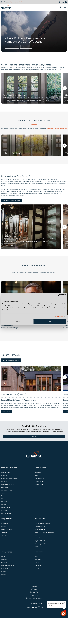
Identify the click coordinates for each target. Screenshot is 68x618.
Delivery (37, 535)
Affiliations (34, 589)
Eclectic (3, 526)
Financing (3, 504)
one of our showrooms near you (57, 128)
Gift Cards (4, 501)
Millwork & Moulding (6, 490)
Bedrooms (37, 475)
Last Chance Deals (16, 2)
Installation (38, 538)
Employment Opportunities (34, 598)
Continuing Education (40, 544)
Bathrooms (38, 472)
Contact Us (34, 586)
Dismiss (18, 321)
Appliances (4, 475)
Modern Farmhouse (6, 529)
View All (3, 556)
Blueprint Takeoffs (40, 526)
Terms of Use (34, 592)
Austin (36, 556)
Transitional (4, 535)
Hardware (4, 481)
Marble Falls (38, 565)
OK (50, 321)
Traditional (4, 532)
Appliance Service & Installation (9, 478)
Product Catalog (5, 507)
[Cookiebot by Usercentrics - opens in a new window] (59, 295)
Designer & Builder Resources (42, 523)
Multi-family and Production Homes (44, 532)
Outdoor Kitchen (39, 481)
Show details (59, 316)
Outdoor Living (39, 484)
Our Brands (4, 510)
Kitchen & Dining (39, 478)
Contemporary (5, 523)
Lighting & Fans (5, 487)
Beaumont (38, 559)
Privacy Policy (34, 595)
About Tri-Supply (5, 472)
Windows (3, 499)
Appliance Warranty (40, 541)
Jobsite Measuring (40, 529)
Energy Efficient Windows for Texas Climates (18, 400)
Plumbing (3, 496)
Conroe (37, 562)
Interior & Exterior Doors (7, 484)
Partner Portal (38, 546)
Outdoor (3, 493)
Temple (37, 568)
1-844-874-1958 (37, 603)
